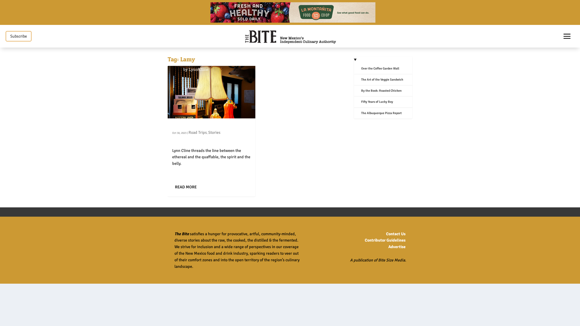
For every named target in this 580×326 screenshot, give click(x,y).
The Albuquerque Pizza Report (381, 113)
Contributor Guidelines (385, 240)
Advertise (397, 246)
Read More (186, 187)
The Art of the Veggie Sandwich (382, 80)
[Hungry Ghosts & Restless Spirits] (211, 92)
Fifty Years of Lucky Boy (377, 102)
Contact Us (396, 233)
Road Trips (197, 132)
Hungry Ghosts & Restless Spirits (203, 125)
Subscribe (18, 36)
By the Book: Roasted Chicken (381, 91)
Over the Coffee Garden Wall (380, 68)
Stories (214, 132)
